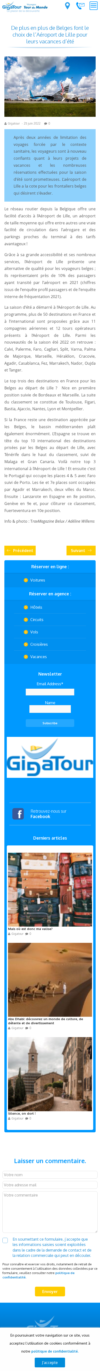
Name (50, 702)
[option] (50, 757)
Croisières (39, 644)
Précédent (23, 550)
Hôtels (36, 607)
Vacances (38, 656)
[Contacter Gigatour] (80, 5)
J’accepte (50, 1362)
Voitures (37, 580)
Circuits (36, 619)
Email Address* (50, 683)
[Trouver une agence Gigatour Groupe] (67, 5)
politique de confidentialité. (54, 1351)
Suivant (78, 550)
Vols (34, 632)
